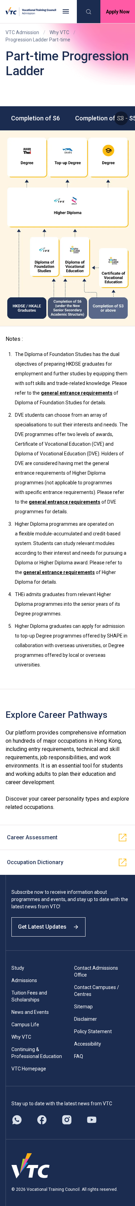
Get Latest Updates (42, 926)
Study (17, 968)
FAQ (78, 1056)
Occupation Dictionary (35, 862)
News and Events (30, 1012)
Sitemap (83, 1006)
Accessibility (87, 1044)
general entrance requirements (76, 393)
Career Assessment (32, 837)
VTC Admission (22, 32)
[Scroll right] (121, 118)
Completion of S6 (35, 118)
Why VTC (59, 32)
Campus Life (25, 1024)
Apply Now (117, 11)
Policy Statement (93, 1031)
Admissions (24, 980)
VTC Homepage (28, 1068)
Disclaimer (85, 1019)
